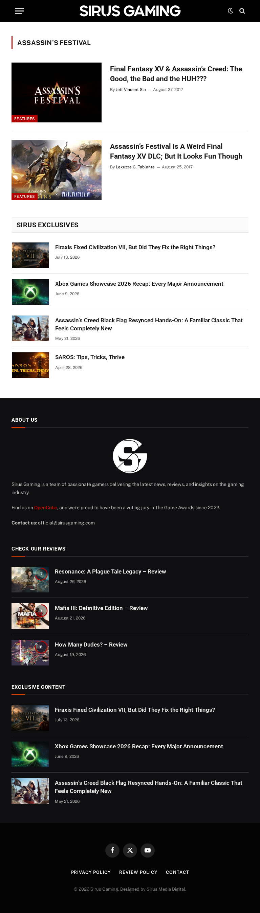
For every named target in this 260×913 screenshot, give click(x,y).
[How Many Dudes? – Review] (30, 652)
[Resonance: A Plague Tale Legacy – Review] (30, 579)
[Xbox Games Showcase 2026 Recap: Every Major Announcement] (30, 292)
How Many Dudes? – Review (91, 644)
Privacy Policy (91, 872)
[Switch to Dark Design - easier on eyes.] (230, 11)
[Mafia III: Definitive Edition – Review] (30, 616)
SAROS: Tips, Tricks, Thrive (90, 357)
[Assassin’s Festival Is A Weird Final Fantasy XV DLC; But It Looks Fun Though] (57, 170)
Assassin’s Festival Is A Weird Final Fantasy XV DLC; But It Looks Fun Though (176, 151)
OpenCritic (45, 507)
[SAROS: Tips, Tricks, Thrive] (30, 365)
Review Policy (138, 872)
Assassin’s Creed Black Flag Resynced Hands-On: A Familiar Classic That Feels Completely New (149, 324)
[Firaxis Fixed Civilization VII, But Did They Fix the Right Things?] (30, 255)
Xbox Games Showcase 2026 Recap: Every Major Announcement (139, 283)
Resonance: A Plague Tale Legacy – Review (110, 571)
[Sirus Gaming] (130, 10)
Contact (177, 872)
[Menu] (19, 11)
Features (24, 119)
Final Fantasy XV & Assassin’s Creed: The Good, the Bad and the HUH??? (176, 74)
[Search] (241, 11)
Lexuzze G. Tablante (135, 167)
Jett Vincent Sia (131, 89)
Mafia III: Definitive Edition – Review (101, 608)
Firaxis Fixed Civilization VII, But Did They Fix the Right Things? (135, 247)
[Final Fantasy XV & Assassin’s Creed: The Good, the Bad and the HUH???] (57, 92)
